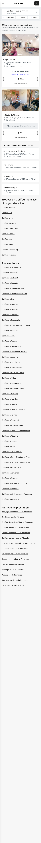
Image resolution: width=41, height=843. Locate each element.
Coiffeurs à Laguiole (10, 357)
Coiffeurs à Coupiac (10, 304)
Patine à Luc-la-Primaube (12, 575)
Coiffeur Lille (7, 213)
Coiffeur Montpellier (10, 228)
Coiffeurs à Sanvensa (10, 473)
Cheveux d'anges (10, 188)
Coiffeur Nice (7, 239)
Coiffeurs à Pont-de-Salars (12, 425)
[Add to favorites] (36, 37)
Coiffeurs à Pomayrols (11, 420)
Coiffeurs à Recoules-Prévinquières (16, 431)
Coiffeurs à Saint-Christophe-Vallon (16, 457)
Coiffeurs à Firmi (8, 336)
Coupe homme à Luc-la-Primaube (15, 559)
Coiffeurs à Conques (10, 299)
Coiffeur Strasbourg (10, 250)
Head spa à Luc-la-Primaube (13, 570)
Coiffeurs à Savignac (10, 478)
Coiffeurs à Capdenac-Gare (13, 288)
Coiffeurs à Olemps (9, 404)
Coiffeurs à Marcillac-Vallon (13, 373)
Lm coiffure (8, 176)
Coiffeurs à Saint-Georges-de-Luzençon (18, 462)
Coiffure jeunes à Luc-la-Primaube (15, 538)
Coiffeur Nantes (8, 234)
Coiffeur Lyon (7, 218)
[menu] (3, 3)
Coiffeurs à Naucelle (10, 394)
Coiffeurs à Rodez (9, 446)
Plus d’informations (20, 84)
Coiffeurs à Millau (9, 378)
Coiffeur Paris (7, 244)
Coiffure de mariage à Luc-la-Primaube (17, 522)
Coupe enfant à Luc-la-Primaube (15, 548)
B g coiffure (8, 165)
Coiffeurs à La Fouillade (11, 346)
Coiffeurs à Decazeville (11, 320)
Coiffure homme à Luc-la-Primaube (16, 533)
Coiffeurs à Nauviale (10, 399)
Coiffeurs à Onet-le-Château (13, 410)
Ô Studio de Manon (11, 115)
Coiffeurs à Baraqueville (11, 267)
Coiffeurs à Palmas (9, 415)
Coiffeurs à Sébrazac (10, 489)
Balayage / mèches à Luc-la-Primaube (17, 512)
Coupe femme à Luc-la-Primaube (15, 554)
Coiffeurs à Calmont (10, 278)
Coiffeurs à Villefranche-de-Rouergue (17, 494)
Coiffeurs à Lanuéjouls (11, 362)
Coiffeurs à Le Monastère (12, 367)
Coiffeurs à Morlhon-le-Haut (13, 388)
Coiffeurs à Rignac (9, 441)
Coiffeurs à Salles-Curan (11, 468)
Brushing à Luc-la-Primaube (13, 517)
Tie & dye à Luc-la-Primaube (13, 585)
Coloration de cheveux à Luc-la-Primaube (18, 543)
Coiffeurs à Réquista (10, 436)
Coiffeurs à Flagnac (9, 341)
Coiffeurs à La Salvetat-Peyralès (14, 352)
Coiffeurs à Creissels (10, 315)
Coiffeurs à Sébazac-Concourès (15, 483)
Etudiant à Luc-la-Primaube (13, 564)
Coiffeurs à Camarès (10, 283)
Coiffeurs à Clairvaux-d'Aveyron (14, 294)
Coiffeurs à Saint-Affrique (12, 452)
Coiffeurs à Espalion (10, 330)
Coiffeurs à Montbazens (11, 383)
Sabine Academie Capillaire (14, 151)
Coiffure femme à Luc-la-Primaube (15, 527)
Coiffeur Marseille (9, 223)
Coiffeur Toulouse (9, 255)
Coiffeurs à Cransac (10, 309)
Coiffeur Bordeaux (9, 207)
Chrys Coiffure (9, 59)
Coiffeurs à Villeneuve (10, 499)
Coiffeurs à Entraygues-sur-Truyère (16, 325)
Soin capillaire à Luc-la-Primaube (15, 580)
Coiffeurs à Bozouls (10, 273)
